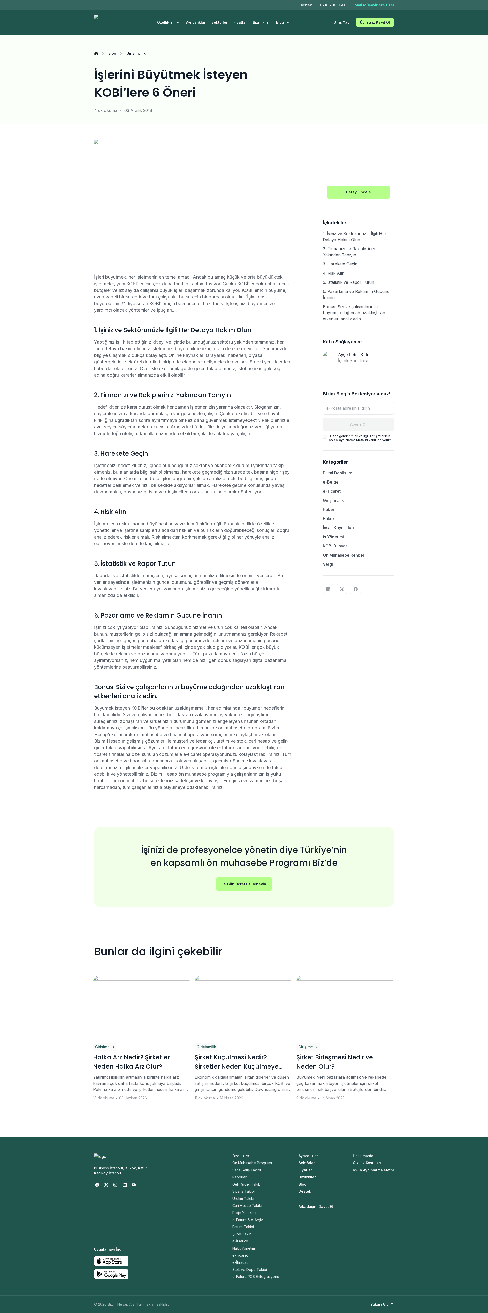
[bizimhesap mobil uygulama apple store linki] (111, 1261)
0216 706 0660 (333, 5)
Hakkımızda (363, 1156)
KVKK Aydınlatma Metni (373, 1170)
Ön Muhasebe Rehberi (344, 555)
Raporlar (239, 1177)
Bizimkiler (261, 22)
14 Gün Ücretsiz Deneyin (244, 884)
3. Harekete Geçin (340, 264)
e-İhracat (240, 1262)
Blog (280, 22)
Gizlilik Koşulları (367, 1163)
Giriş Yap (341, 22)
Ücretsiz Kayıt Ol (375, 22)
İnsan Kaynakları (338, 527)
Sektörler (219, 22)
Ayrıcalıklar (195, 22)
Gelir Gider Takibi (246, 1184)
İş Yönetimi (333, 536)
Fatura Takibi (243, 1227)
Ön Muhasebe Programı (252, 1163)
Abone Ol (358, 424)
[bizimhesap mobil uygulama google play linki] (111, 1274)
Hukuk (329, 518)
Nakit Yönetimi (244, 1248)
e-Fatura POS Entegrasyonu (255, 1276)
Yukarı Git (379, 1304)
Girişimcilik (136, 53)
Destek (305, 5)
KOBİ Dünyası (335, 546)
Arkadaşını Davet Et (316, 1206)
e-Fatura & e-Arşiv (247, 1220)
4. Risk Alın (333, 273)
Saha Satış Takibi (246, 1170)
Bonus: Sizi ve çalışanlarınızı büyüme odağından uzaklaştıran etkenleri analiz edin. (354, 312)
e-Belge (331, 482)
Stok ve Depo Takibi (249, 1269)
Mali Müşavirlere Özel (374, 5)
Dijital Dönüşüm (337, 472)
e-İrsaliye (240, 1241)
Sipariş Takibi (243, 1191)
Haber (328, 509)
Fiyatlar (240, 22)
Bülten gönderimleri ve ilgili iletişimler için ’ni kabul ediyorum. (360, 438)
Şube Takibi (242, 1234)
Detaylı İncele (358, 192)
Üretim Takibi (243, 1198)
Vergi (328, 564)
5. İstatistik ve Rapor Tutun (348, 282)
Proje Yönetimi (244, 1212)
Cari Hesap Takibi (247, 1205)
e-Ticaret (332, 491)
